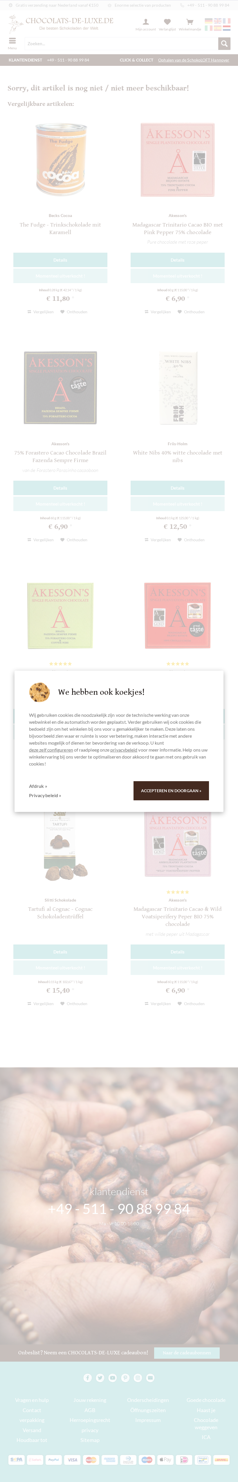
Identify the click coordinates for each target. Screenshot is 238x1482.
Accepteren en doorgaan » (171, 790)
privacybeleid (123, 749)
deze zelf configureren (51, 749)
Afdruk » (38, 786)
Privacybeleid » (45, 795)
